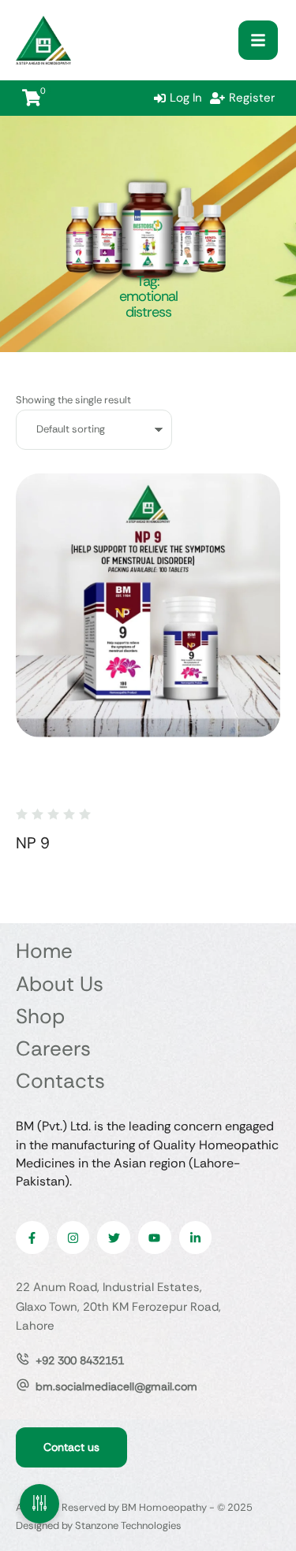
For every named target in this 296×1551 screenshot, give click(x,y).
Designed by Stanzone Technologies (99, 1525)
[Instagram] (73, 1237)
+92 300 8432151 (80, 1360)
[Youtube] (154, 1237)
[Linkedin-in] (195, 1237)
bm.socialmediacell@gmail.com (116, 1386)
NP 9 (33, 843)
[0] (31, 97)
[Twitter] (113, 1237)
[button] (258, 40)
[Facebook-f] (32, 1237)
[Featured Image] (148, 605)
